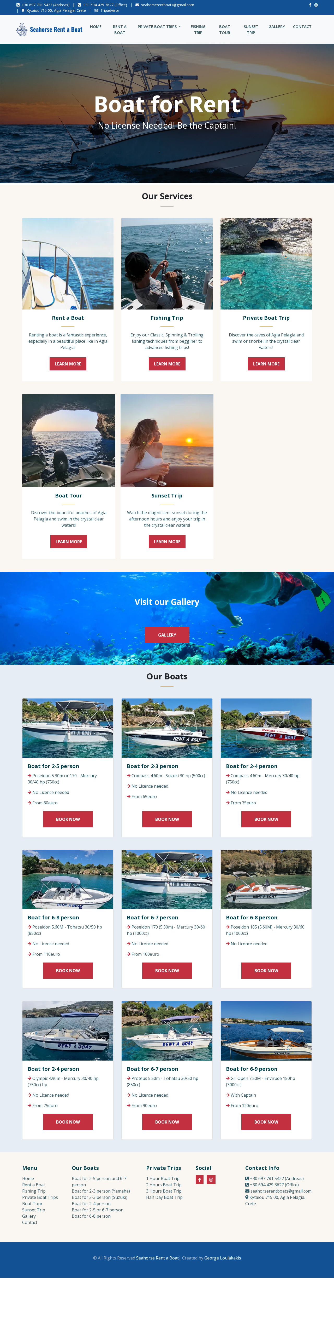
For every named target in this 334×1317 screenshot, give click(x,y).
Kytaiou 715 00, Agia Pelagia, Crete (56, 10)
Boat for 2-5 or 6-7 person (97, 1210)
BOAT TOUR (224, 29)
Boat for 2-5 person (53, 766)
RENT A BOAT (120, 29)
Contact (29, 1222)
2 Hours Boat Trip (164, 1185)
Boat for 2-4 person (252, 766)
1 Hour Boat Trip (163, 1178)
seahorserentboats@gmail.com (167, 4)
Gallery (29, 1216)
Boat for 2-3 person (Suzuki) (99, 1197)
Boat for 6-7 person (152, 917)
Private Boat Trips (40, 1197)
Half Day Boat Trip (164, 1197)
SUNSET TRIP (251, 29)
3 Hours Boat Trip (164, 1191)
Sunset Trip (167, 495)
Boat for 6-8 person (53, 917)
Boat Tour (68, 495)
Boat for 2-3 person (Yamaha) (101, 1191)
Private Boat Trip (266, 317)
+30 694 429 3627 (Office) (105, 4)
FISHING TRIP (198, 29)
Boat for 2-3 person (152, 766)
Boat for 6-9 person (252, 1068)
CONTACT (302, 26)
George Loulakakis (222, 1258)
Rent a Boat (68, 317)
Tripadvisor (109, 10)
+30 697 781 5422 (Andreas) (45, 4)
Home (28, 1178)
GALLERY (277, 26)
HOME (97, 26)
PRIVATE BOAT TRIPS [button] (158, 26)
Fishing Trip (167, 317)
